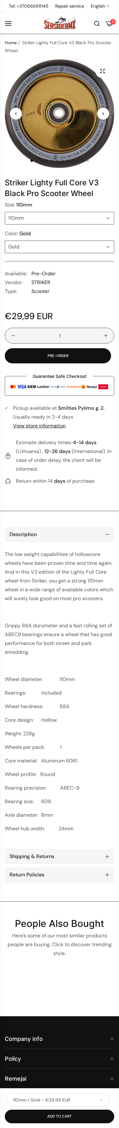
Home (11, 42)
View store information (39, 425)
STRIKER (40, 282)
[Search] (97, 23)
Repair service (69, 6)
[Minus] (13, 335)
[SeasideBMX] (60, 23)
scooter (40, 291)
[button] (103, 113)
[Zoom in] (102, 71)
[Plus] (105, 335)
